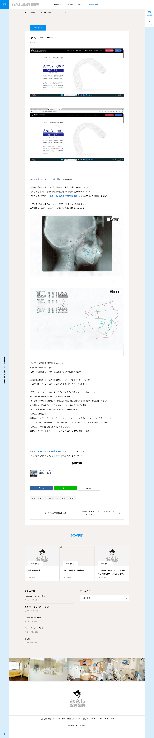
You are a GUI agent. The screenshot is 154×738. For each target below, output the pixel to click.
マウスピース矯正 (48, 179)
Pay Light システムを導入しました (38, 596)
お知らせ (81, 4)
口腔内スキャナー (57, 451)
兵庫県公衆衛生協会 (33, 618)
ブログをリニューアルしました (37, 607)
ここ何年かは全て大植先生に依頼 (63, 196)
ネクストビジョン (41, 451)
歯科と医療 (38, 28)
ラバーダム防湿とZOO (34, 628)
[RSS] (4, 734)
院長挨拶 (58, 4)
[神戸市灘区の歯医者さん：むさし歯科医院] (20, 4)
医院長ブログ (94, 4)
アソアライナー (37, 498)
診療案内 (69, 4)
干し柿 (27, 639)
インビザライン (52, 498)
